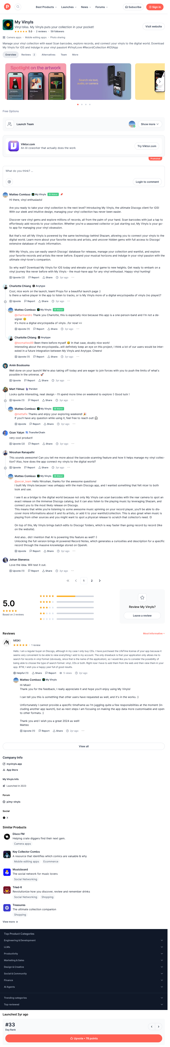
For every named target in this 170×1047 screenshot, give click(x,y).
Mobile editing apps (35, 37)
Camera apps (14, 37)
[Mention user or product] (9, 181)
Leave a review (142, 615)
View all (84, 746)
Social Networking (25, 879)
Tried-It (17, 887)
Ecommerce (50, 861)
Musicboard (20, 869)
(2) (19, 277)
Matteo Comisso (19, 194)
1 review (35, 645)
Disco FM (19, 834)
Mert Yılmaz (16, 389)
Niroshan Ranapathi (21, 452)
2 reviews (41, 31)
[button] (75, 54)
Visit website (153, 26)
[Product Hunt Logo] (7, 6)
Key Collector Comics (26, 851)
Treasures (19, 905)
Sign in (156, 7)
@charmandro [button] (23, 315)
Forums (100, 7)
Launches (67, 7)
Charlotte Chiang (20, 286)
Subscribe (134, 7)
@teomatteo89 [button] (24, 342)
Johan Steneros (19, 559)
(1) (24, 328)
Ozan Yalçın (16, 432)
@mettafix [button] (21, 414)
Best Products (45, 7)
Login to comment (147, 181)
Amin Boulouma (19, 365)
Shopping (47, 897)
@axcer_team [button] (23, 481)
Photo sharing (57, 37)
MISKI (16, 640)
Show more (148, 124)
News (84, 7)
